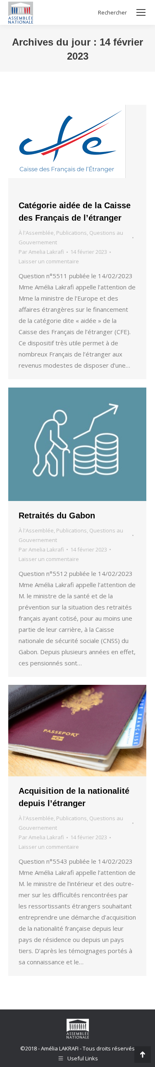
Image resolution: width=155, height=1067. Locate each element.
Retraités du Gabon (57, 515)
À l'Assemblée (36, 232)
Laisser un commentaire (49, 261)
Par (41, 251)
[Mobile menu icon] (141, 12)
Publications (71, 232)
